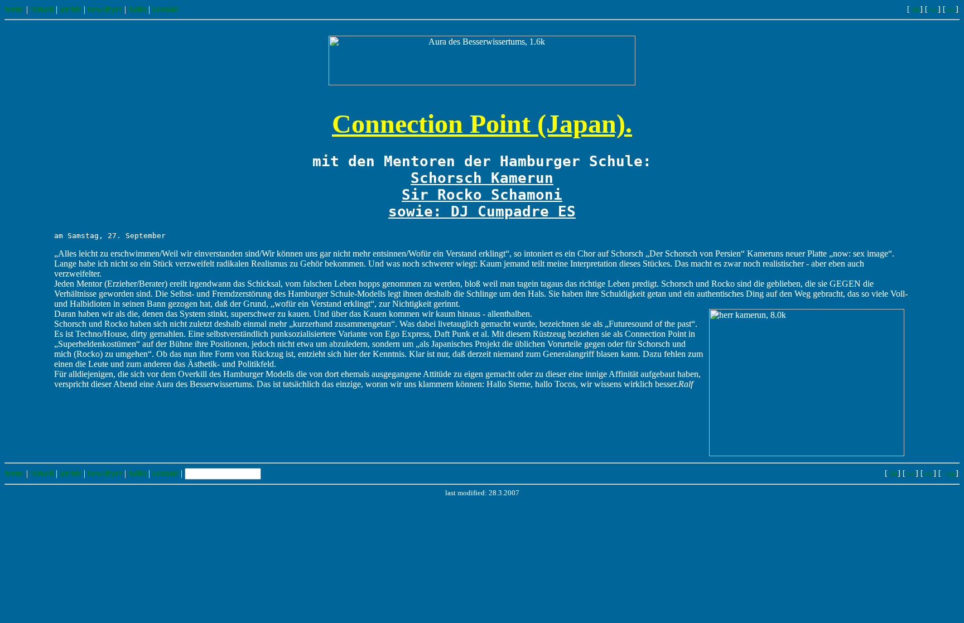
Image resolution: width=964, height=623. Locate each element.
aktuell (42, 9)
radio (137, 9)
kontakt (165, 9)
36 (914, 10)
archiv (70, 9)
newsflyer (105, 9)
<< (932, 10)
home (14, 9)
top (948, 474)
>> (950, 10)
